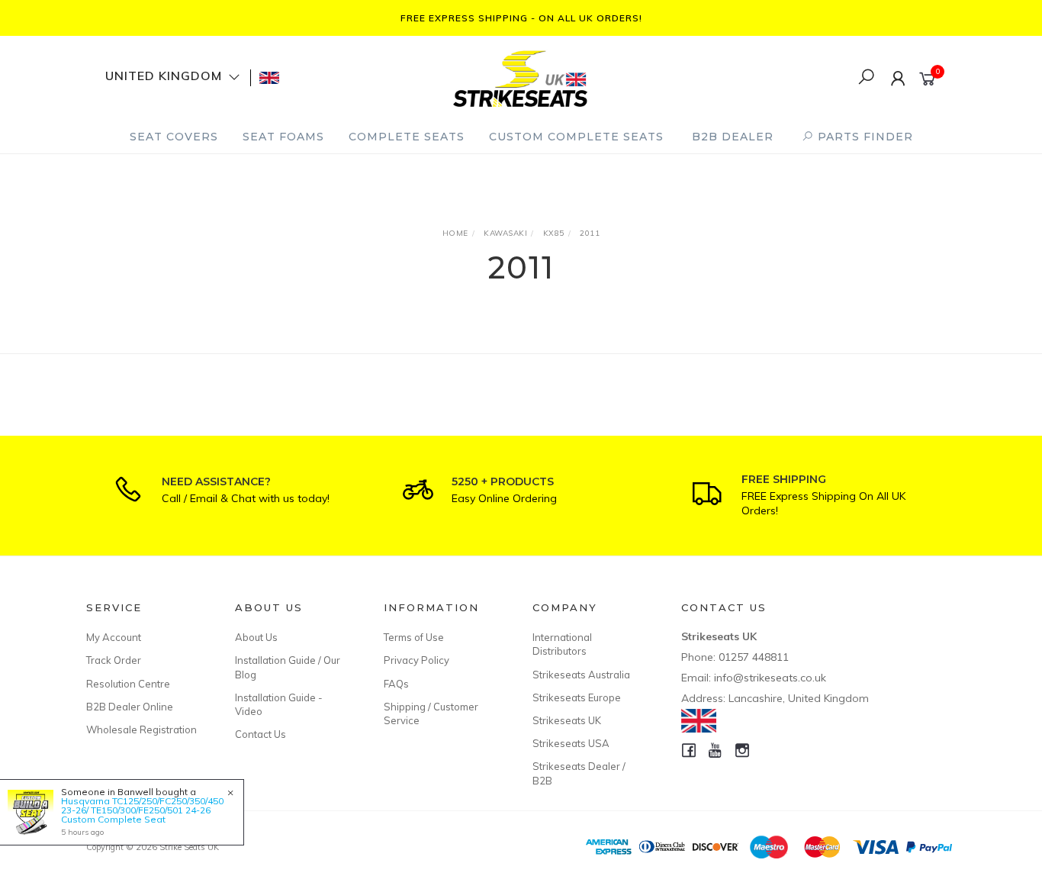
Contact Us (260, 734)
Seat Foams (283, 136)
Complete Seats (407, 136)
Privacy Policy (416, 660)
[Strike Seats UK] (520, 76)
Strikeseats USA (570, 743)
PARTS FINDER (863, 136)
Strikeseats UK (566, 720)
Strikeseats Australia (581, 674)
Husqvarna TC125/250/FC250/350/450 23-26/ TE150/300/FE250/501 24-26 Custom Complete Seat (142, 810)
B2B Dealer (732, 136)
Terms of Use (414, 637)
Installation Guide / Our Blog (287, 667)
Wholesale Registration (141, 729)
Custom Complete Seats (576, 136)
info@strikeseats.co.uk (770, 677)
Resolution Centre (128, 684)
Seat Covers (174, 136)
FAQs (396, 684)
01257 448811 (754, 657)
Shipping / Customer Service (431, 713)
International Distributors (562, 644)
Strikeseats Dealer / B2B (579, 773)
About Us (256, 637)
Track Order (113, 660)
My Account (113, 637)
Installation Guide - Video (279, 704)
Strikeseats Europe (576, 697)
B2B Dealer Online (129, 706)
